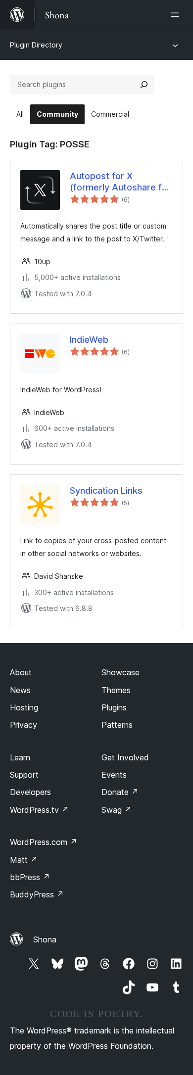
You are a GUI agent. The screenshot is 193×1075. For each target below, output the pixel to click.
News (20, 690)
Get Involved (125, 757)
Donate (120, 792)
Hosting (24, 707)
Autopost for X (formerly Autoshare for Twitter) (120, 182)
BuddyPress (37, 894)
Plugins (114, 707)
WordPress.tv (39, 810)
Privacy (23, 725)
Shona (44, 939)
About (21, 672)
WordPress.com (43, 842)
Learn (20, 757)
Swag (116, 810)
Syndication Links (106, 490)
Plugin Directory (36, 45)
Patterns (117, 725)
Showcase (120, 672)
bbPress (30, 877)
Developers (30, 792)
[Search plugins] (144, 84)
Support (24, 775)
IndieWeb (89, 339)
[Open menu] (177, 15)
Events (114, 775)
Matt (24, 860)
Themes (116, 690)
